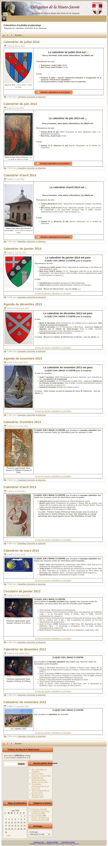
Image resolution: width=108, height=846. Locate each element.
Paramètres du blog (68, 842)
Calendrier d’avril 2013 (20, 487)
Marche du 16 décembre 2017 (37, 796)
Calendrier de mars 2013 (21, 550)
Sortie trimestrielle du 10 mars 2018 (40, 791)
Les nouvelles (37, 815)
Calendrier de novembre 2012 (25, 702)
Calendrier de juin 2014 (20, 104)
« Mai (8, 835)
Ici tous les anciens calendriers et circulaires (53, 293)
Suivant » (18, 35)
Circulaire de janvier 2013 (22, 591)
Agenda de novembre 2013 (23, 358)
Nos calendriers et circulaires (39, 770)
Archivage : (34, 832)
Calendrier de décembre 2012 (25, 649)
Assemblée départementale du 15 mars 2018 (40, 786)
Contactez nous (38, 842)
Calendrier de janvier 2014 (22, 248)
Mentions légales (52, 842)
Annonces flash (37, 809)
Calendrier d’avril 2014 (20, 175)
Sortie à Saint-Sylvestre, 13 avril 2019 (41, 774)
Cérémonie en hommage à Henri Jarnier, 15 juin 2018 (39, 780)
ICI (87, 52)
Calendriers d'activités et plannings (31, 97)
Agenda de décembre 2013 (23, 304)
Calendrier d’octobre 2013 (22, 422)
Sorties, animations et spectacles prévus (40, 819)
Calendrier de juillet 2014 (21, 42)
